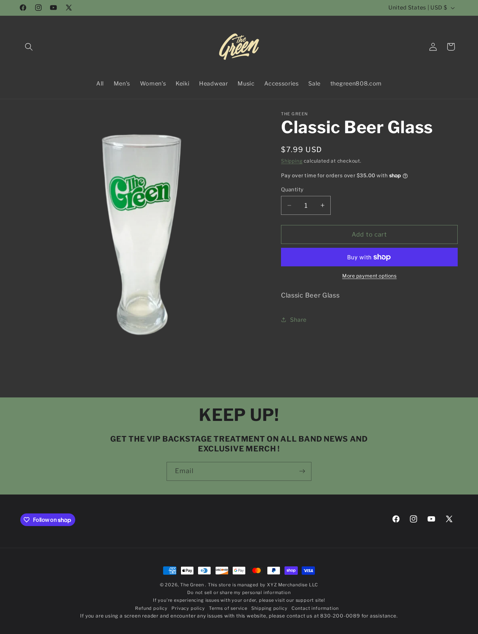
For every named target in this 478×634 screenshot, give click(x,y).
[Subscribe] (302, 471)
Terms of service (228, 608)
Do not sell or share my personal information (238, 592)
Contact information (315, 608)
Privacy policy (188, 608)
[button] (29, 47)
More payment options (369, 276)
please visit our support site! (292, 600)
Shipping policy (269, 608)
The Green (192, 584)
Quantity (292, 189)
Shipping (291, 161)
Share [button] (298, 319)
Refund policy (151, 608)
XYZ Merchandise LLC (292, 584)
